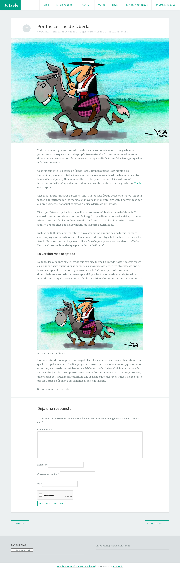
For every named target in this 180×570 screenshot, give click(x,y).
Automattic (118, 566)
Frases (101, 5)
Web (39, 483)
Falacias (86, 5)
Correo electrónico (48, 474)
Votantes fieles (155, 524)
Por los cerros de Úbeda (63, 26)
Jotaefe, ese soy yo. (165, 5)
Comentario (44, 429)
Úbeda (137, 183)
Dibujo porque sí (65, 5)
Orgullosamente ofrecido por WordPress (76, 566)
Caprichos (71, 31)
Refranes (122, 31)
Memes (115, 5)
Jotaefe (11, 5)
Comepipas (21, 524)
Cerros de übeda (105, 31)
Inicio (46, 5)
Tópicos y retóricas (137, 5)
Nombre (42, 464)
